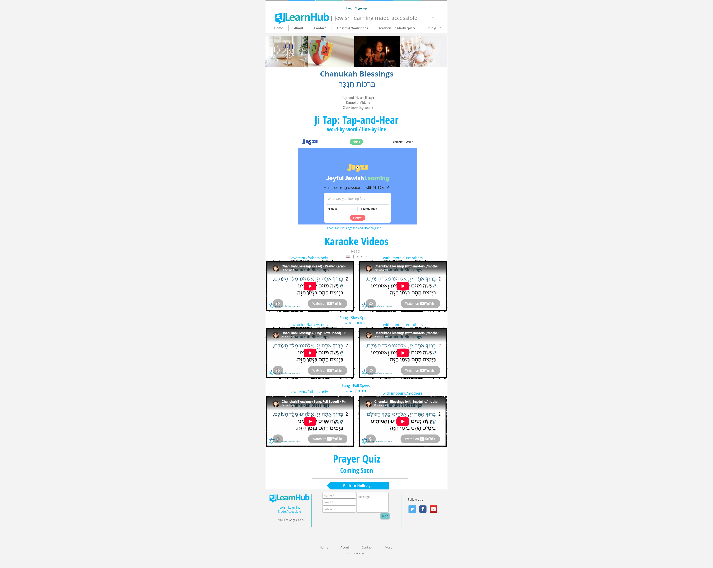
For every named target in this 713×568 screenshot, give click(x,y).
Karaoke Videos (358, 102)
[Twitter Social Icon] (412, 509)
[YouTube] (433, 509)
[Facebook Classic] (423, 509)
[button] (433, 17)
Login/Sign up (356, 8)
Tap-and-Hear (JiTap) (358, 97)
